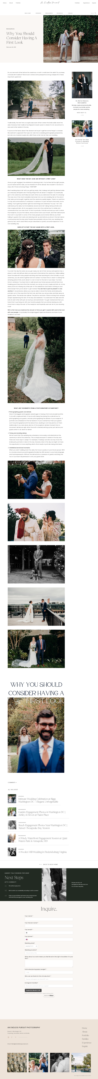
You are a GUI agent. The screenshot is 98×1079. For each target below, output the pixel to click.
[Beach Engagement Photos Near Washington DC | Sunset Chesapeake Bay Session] (29, 825)
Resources (10, 29)
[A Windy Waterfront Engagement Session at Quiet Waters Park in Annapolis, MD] (29, 837)
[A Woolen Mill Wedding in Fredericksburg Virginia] (32, 851)
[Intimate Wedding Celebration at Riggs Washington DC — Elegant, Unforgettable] (32, 798)
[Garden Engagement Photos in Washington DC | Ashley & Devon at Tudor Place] (30, 811)
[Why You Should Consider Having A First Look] (70, 39)
